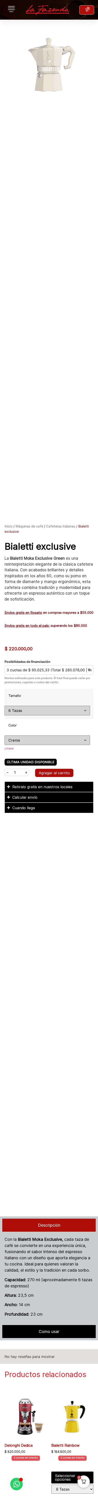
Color (12, 725)
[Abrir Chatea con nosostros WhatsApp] (16, 1484)
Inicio (9, 526)
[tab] (49, 1225)
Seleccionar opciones (65, 1477)
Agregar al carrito (54, 773)
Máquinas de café (29, 526)
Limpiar (9, 748)
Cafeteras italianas (60, 526)
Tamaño (14, 695)
